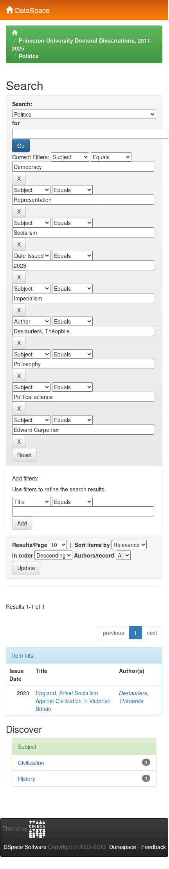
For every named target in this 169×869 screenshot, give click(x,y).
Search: (22, 104)
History (26, 779)
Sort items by (92, 545)
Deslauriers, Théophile (134, 697)
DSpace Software (25, 847)
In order (22, 555)
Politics (29, 56)
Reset (24, 455)
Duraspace (122, 847)
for (16, 123)
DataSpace (31, 8)
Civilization (31, 762)
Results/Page (29, 545)
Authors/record (94, 555)
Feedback (153, 847)
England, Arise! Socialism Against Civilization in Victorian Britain (73, 700)
